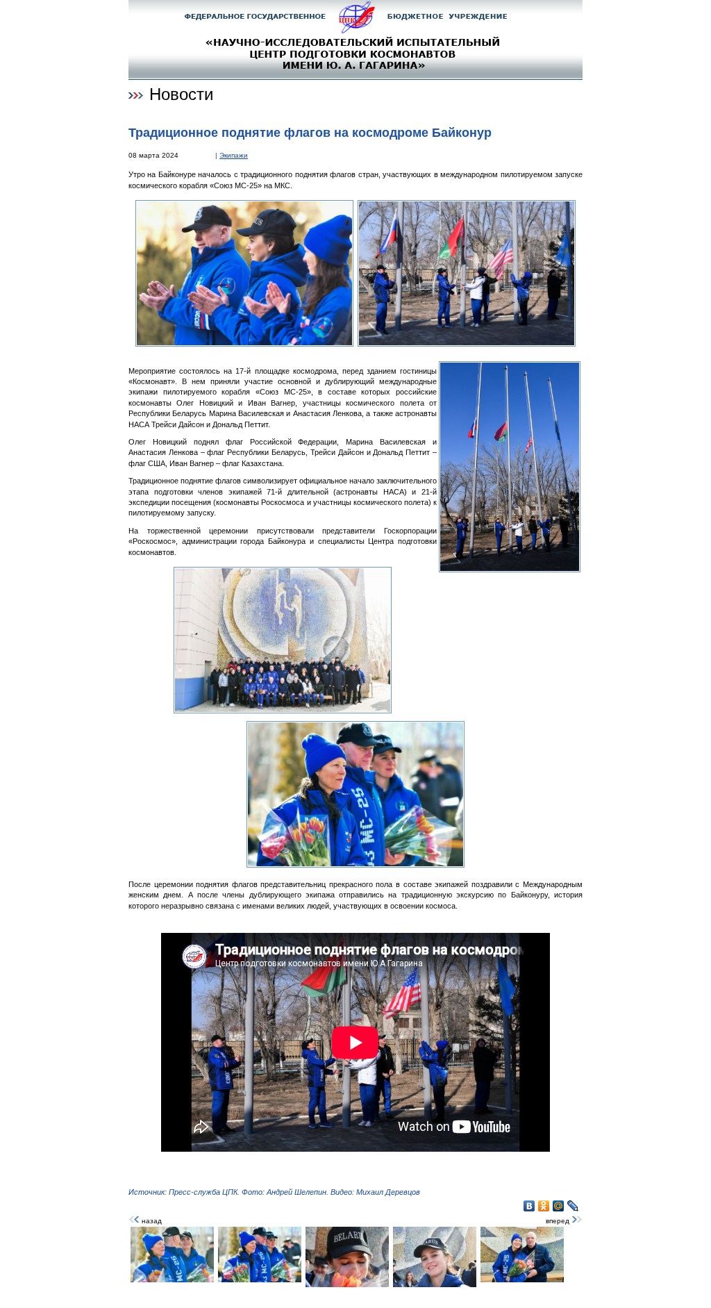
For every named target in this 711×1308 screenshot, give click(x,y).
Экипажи (233, 155)
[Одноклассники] (544, 1206)
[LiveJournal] (573, 1206)
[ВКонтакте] (529, 1206)
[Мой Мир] (558, 1206)
